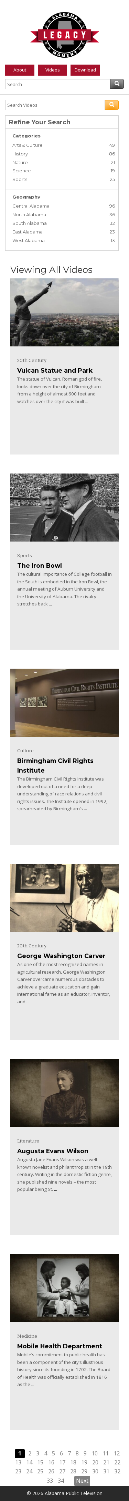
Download (85, 70)
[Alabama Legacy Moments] (64, 33)
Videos (52, 70)
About (19, 70)
